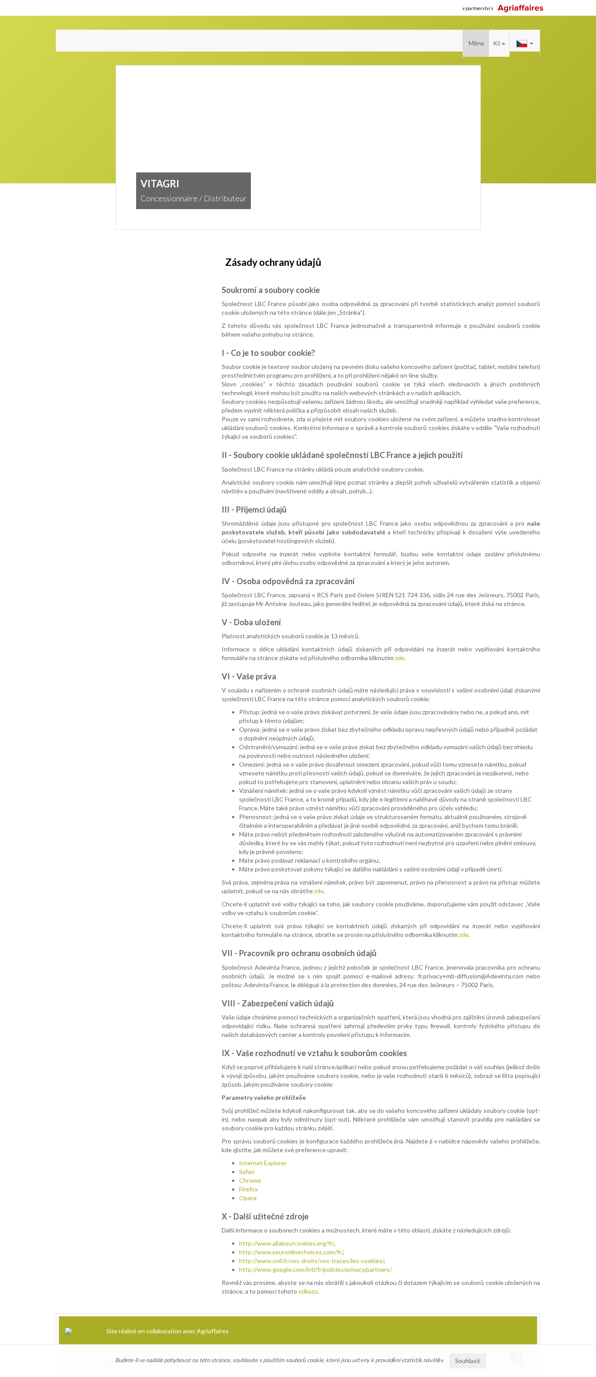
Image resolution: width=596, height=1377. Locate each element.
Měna (476, 43)
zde (399, 657)
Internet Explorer (263, 1163)
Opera (248, 1197)
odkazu (308, 1291)
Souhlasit (467, 1360)
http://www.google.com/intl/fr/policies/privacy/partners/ (315, 1269)
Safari (246, 1171)
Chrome (250, 1180)
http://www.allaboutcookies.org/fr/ (286, 1243)
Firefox (248, 1189)
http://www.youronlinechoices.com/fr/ (291, 1252)
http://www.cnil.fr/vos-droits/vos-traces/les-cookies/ (311, 1260)
